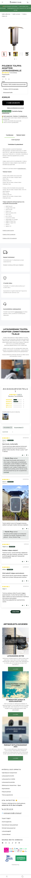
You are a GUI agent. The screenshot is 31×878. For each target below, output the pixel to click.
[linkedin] (9, 842)
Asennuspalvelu (6, 821)
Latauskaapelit (6, 831)
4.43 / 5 (19, 394)
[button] (14, 59)
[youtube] (19, 842)
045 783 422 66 (8, 809)
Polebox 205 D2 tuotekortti (10, 238)
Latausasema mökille (8, 779)
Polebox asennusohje (8, 230)
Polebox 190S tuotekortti (9, 234)
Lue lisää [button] (6, 472)
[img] (6, 438)
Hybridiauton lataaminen (9, 772)
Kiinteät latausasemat (8, 828)
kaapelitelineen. (22, 168)
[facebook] (2, 842)
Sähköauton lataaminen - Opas (11, 785)
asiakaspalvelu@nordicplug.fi (12, 813)
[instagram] (6, 842)
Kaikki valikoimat (6, 14)
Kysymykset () (18, 427)
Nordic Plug (17, 864)
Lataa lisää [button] (15, 611)
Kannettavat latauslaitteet (10, 825)
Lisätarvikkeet (6, 834)
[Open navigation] (3, 2)
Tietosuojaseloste (7, 795)
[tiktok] (12, 842)
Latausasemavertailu (8, 782)
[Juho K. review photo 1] (15, 503)
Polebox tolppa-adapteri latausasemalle (12, 68)
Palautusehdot (6, 791)
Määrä (3, 76)
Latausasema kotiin (8, 776)
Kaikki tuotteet (16, 14)
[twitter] (15, 842)
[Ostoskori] (27, 2)
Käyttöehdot (6, 788)
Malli (3, 81)
